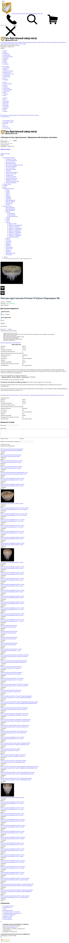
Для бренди (12, 213)
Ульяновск (6, 101)
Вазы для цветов (10, 201)
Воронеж (5, 104)
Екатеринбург (6, 55)
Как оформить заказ (55, 42)
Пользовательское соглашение (11, 912)
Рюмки (8, 190)
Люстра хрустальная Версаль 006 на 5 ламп (12, 568)
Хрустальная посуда (35, 42)
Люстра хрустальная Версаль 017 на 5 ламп (12, 533)
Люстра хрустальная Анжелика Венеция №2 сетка (13, 474)
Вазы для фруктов (10, 200)
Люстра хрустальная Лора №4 (8, 644)
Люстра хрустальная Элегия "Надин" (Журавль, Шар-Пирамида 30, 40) (19, 768)
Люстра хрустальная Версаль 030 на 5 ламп (12, 538)
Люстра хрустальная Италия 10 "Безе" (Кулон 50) (13, 733)
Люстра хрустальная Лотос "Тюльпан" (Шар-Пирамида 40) (16, 697)
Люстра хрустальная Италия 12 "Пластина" (12, 680)
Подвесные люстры (11, 159)
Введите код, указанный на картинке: (10, 441)
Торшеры (8, 171)
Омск (4, 78)
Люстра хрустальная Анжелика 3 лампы (11, 462)
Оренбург (5, 79)
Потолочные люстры (11, 160)
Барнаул (5, 108)
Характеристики (10, 342)
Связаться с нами (7, 916)
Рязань (5, 85)
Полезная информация (9, 914)
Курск (4, 109)
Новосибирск (6, 77)
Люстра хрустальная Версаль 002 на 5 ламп (12, 485)
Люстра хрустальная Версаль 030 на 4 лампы (12, 821)
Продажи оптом (7, 907)
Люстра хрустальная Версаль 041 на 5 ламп (12, 833)
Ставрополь (6, 91)
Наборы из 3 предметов (15, 235)
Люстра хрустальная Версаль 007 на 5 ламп (12, 580)
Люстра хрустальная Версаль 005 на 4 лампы (12, 797)
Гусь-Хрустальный (8, 56)
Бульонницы (9, 248)
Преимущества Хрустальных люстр (12, 913)
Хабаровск (6, 58)
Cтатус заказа (22, 44)
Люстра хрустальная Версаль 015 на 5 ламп (12, 803)
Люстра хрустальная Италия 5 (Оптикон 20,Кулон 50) (14, 727)
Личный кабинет (5, 116)
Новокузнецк (6, 75)
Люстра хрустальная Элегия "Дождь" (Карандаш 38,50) (15, 744)
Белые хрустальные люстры (56, 395)
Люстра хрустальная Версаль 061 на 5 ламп (12, 609)
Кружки (8, 238)
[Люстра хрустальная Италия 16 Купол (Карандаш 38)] (3, 290)
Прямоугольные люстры (12, 181)
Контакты (16, 44)
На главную (4, 42)
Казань (5, 62)
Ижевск (5, 61)
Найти (15, 25)
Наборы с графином (14, 226)
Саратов (5, 86)
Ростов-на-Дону (7, 83)
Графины (8, 197)
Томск (4, 95)
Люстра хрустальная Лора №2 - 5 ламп (11, 650)
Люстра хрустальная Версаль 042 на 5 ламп (12, 844)
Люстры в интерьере (11, 166)
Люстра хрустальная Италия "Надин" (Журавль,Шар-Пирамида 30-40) (19, 703)
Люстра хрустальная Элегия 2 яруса (10, 750)
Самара (5, 111)
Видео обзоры (22, 42)
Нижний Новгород (8, 71)
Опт (4, 125)
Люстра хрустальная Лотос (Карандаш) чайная (13, 762)
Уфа (4, 99)
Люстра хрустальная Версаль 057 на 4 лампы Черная (14, 897)
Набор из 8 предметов (14, 231)
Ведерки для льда (10, 253)
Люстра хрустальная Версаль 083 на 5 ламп (12, 615)
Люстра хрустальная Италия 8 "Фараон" (11, 674)
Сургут (5, 92)
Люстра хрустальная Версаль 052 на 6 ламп (12, 850)
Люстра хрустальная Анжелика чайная (11, 468)
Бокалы (8, 191)
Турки (7, 194)
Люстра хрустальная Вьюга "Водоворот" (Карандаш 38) (15, 721)
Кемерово (6, 64)
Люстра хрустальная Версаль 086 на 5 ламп (12, 603)
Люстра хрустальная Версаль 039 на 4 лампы (12, 827)
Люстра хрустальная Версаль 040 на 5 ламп (12, 544)
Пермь (5, 82)
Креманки (8, 251)
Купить (10, 329)
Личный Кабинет (7, 919)
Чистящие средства (11, 176)
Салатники (8, 241)
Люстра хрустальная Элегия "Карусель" (11, 668)
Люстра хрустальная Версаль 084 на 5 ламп (12, 597)
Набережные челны (8, 74)
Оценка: (3, 438)
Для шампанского (13, 216)
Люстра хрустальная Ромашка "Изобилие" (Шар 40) (14, 656)
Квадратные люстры (11, 179)
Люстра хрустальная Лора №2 (8, 633)
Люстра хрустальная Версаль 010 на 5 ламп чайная (14, 509)
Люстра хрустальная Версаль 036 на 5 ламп (12, 574)
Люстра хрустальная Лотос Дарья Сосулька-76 (13, 756)
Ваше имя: (3, 425)
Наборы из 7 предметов (15, 232)
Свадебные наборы (14, 237)
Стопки (8, 221)
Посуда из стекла (45, 42)
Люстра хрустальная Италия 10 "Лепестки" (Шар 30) (14, 686)
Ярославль (6, 105)
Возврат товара (7, 917)
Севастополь (6, 88)
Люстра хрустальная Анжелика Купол (10, 456)
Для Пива (8, 245)
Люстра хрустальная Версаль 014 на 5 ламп (12, 527)
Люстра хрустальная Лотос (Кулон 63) (10, 691)
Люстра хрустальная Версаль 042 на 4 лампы (12, 838)
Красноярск (6, 68)
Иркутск (5, 59)
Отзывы (12, 44)
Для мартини (12, 215)
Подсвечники (9, 175)
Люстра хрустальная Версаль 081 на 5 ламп (12, 874)
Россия (5, 50)
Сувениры (8, 198)
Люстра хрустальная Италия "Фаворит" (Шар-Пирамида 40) (16, 891)
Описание (3, 342)
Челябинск (6, 53)
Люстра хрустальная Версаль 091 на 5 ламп (12, 621)
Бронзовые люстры (11, 163)
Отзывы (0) (17, 342)
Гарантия (6, 44)
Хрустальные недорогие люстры (14, 165)
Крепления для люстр (11, 178)
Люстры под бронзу (11, 182)
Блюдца (8, 250)
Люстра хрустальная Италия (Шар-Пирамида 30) (13, 662)
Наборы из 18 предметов (15, 225)
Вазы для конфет (10, 207)
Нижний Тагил (7, 72)
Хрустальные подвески (12, 172)
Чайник (8, 204)
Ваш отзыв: (3, 428)
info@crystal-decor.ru (12, 927)
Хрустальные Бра (10, 168)
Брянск (5, 52)
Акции (28, 42)
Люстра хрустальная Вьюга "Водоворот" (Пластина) (14, 715)
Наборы (8, 222)
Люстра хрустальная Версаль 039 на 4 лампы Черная (14, 880)
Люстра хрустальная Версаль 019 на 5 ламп (12, 809)
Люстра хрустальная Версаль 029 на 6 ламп (12, 815)
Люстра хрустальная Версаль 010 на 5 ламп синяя (14, 515)
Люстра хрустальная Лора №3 (8, 639)
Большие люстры (10, 162)
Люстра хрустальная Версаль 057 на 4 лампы (12, 862)
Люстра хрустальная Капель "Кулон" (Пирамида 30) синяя (16, 780)
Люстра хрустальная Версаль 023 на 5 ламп (12, 480)
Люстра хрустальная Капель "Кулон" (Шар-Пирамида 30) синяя (17, 774)
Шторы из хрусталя (11, 174)
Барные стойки (13, 223)
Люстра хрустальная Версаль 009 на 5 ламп (12, 586)
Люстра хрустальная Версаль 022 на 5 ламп (12, 592)
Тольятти (5, 94)
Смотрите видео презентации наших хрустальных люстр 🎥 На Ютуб (15, 934)
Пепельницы (9, 203)
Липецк (5, 69)
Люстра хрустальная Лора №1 (8, 627)
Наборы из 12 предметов (15, 228)
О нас (4, 909)
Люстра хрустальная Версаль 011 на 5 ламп (12, 521)
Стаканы (8, 240)
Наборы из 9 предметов (15, 229)
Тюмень (5, 98)
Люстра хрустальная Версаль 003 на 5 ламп (12, 503)
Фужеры (8, 193)
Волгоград (6, 102)
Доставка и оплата (16, 115)
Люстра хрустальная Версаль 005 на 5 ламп (12, 562)
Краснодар (6, 66)
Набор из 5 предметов (14, 234)
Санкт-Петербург (7, 89)
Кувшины (8, 196)
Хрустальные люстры (12, 42)
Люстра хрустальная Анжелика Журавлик (11, 450)
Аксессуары (9, 254)
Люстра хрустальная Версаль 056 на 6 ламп (12, 856)
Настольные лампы (11, 169)
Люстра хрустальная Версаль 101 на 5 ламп (12, 738)
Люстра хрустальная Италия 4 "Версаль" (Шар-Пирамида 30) (16, 885)
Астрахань (6, 107)
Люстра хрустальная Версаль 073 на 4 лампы (12, 868)
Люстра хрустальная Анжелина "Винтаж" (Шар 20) (14, 709)
